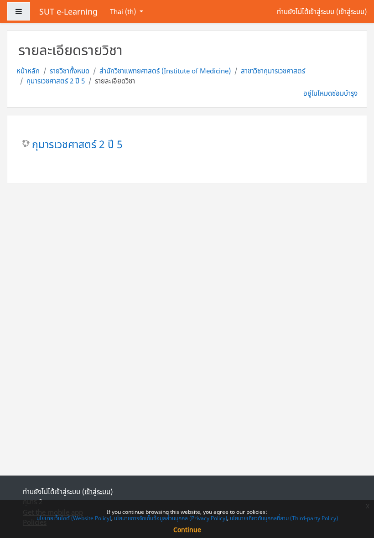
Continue (187, 529)
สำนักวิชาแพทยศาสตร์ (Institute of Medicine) (165, 70)
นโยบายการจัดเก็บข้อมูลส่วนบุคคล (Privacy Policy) (170, 518)
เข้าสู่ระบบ (351, 11)
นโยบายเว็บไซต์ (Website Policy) (73, 518)
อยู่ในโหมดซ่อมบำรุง (330, 93)
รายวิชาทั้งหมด (69, 70)
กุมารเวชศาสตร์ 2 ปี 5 (55, 80)
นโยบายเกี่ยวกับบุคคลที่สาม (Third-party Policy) (284, 518)
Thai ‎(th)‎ (124, 11)
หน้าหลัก (28, 70)
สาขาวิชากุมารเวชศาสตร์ (273, 70)
